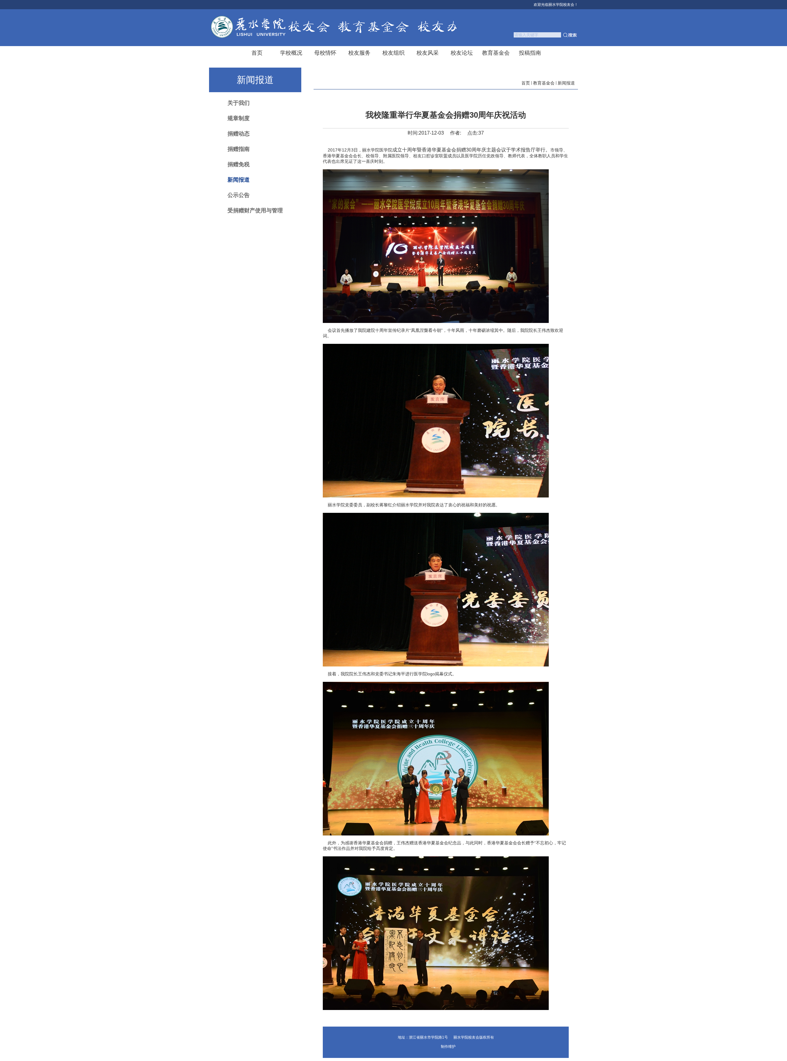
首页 (525, 83)
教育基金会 (544, 83)
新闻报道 (566, 83)
